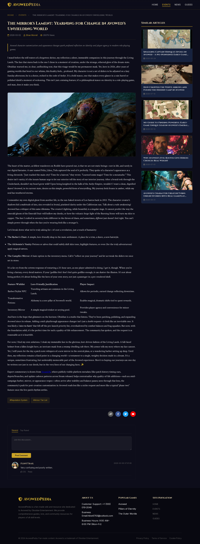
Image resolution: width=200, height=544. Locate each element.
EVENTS (166, 4)
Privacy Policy (142, 538)
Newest (15, 430)
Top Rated (24, 430)
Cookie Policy (175, 538)
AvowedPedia (26, 4)
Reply (30, 472)
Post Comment (21, 455)
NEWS (178, 4)
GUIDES (189, 4)
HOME (155, 4)
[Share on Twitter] (125, 414)
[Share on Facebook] (118, 414)
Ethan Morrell (32, 35)
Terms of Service (159, 538)
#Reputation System (18, 400)
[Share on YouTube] (133, 414)
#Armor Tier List (40, 400)
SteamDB (46, 371)
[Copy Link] (110, 414)
